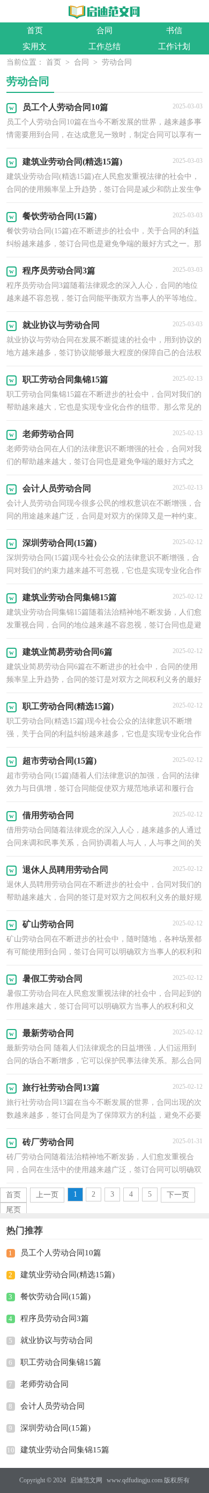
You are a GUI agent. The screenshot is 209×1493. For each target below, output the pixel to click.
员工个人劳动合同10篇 (60, 1252)
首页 (35, 30)
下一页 (178, 1195)
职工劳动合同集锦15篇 (60, 1362)
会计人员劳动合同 (52, 1406)
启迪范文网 (86, 1480)
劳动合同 (117, 62)
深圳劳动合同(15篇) (55, 1428)
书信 (174, 30)
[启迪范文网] (104, 12)
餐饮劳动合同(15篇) (55, 1296)
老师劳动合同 (44, 1384)
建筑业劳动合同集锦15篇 (64, 1449)
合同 (104, 30)
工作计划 (174, 46)
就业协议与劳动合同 (56, 1340)
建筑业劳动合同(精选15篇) (67, 1274)
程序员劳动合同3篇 (54, 1318)
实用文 (35, 46)
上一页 (47, 1195)
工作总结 (104, 46)
